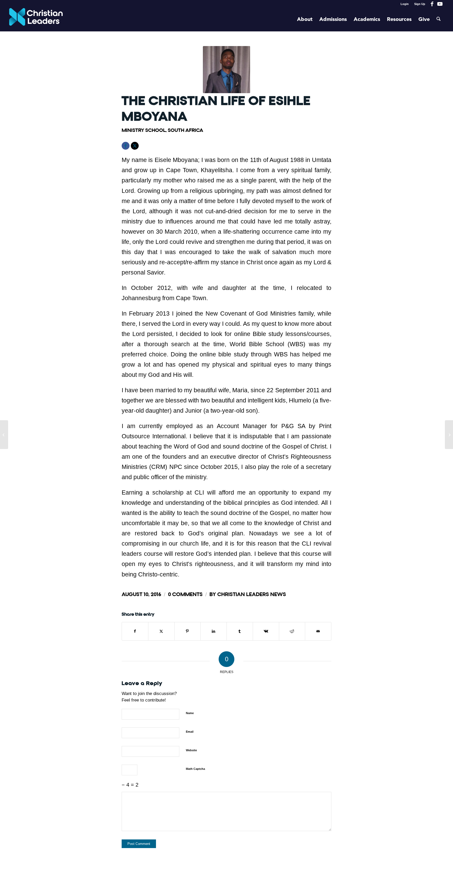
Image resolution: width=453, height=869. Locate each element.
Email (189, 731)
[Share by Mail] (318, 631)
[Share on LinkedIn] (213, 631)
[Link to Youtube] (440, 4)
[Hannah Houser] (449, 434)
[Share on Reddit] (292, 631)
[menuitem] (405, 4)
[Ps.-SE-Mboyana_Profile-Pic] (226, 69)
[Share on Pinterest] (188, 631)
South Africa (185, 130)
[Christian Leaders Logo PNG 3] (36, 19)
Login (405, 3)
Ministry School (144, 130)
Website (191, 750)
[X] (135, 146)
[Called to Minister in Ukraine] (4, 434)
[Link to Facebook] (432, 4)
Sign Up (419, 3)
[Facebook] (126, 146)
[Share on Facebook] (135, 631)
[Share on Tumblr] (240, 631)
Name (190, 713)
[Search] (438, 19)
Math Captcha (195, 768)
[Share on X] (161, 631)
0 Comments (185, 594)
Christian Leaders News (251, 594)
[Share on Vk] (266, 631)
